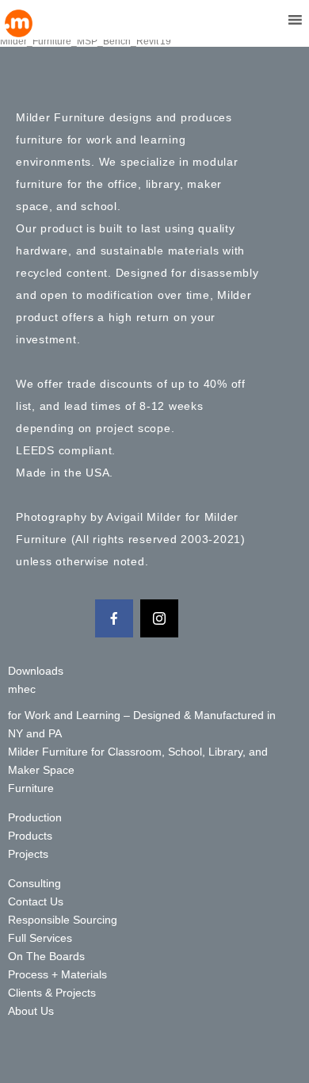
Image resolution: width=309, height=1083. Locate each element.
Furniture (31, 788)
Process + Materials (57, 974)
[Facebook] (114, 618)
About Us (31, 1011)
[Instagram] (159, 618)
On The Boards (46, 956)
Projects (28, 854)
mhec (22, 689)
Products (30, 835)
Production (35, 817)
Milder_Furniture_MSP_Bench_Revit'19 (85, 41)
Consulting (34, 883)
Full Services (40, 938)
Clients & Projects (52, 992)
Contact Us (35, 901)
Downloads (35, 670)
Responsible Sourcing (62, 919)
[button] (265, 20)
